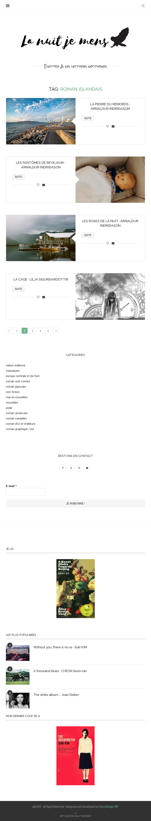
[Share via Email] (113, 126)
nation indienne (15, 365)
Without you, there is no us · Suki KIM (60, 647)
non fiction (13, 392)
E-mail (11, 486)
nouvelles (12, 402)
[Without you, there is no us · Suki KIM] (17, 653)
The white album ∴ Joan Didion (56, 695)
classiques (13, 370)
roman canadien (16, 418)
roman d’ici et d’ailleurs (20, 424)
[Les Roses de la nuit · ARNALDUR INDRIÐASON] (41, 238)
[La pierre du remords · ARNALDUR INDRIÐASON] (41, 121)
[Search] (143, 6)
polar (9, 408)
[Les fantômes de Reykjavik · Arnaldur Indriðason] (110, 180)
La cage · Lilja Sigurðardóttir (41, 279)
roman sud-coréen (18, 381)
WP (116, 806)
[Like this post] (107, 126)
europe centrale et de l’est (23, 376)
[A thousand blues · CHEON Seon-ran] (17, 677)
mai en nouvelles (17, 397)
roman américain (17, 413)
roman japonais (16, 386)
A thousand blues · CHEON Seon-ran (60, 671)
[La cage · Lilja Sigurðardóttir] (110, 296)
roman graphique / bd (20, 429)
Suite (87, 118)
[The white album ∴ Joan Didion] (17, 700)
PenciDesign (106, 806)
